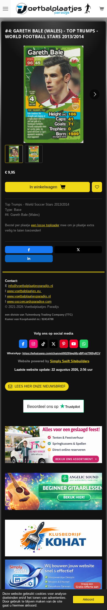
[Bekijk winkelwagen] (101, 8)
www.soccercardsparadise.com (29, 301)
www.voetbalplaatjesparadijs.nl (29, 296)
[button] (14, 154)
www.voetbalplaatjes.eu (24, 291)
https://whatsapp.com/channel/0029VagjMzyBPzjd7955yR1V (61, 353)
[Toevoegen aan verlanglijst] (97, 187)
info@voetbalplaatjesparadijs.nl (30, 286)
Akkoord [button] (88, 599)
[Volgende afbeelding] (95, 94)
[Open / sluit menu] (5, 8)
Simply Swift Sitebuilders (69, 361)
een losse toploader (45, 225)
